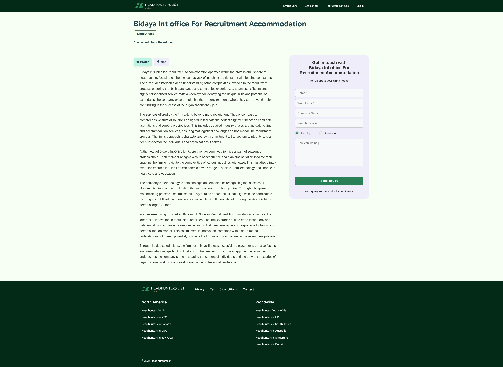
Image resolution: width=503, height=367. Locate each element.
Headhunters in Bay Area (157, 337)
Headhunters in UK (267, 317)
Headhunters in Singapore (271, 337)
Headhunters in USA (154, 330)
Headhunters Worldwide (270, 310)
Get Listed (311, 6)
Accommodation (145, 42)
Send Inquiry (329, 180)
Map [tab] (163, 62)
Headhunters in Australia (270, 330)
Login (360, 6)
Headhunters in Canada (156, 324)
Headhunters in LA (153, 310)
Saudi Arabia (145, 33)
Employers (290, 6)
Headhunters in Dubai (269, 344)
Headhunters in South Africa (273, 324)
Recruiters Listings (337, 6)
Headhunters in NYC (154, 317)
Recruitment (166, 42)
